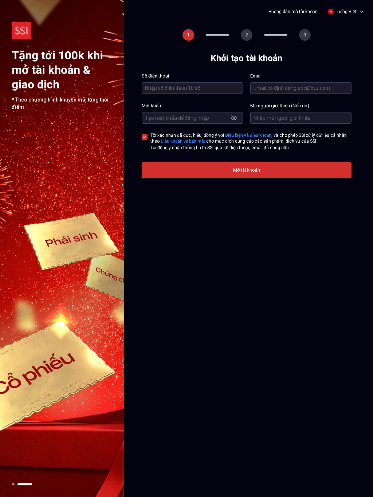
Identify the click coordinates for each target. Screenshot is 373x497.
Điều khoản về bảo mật (183, 141)
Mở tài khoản (246, 170)
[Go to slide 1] (13, 484)
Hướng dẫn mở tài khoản (293, 11)
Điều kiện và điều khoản (248, 135)
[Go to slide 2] (24, 484)
